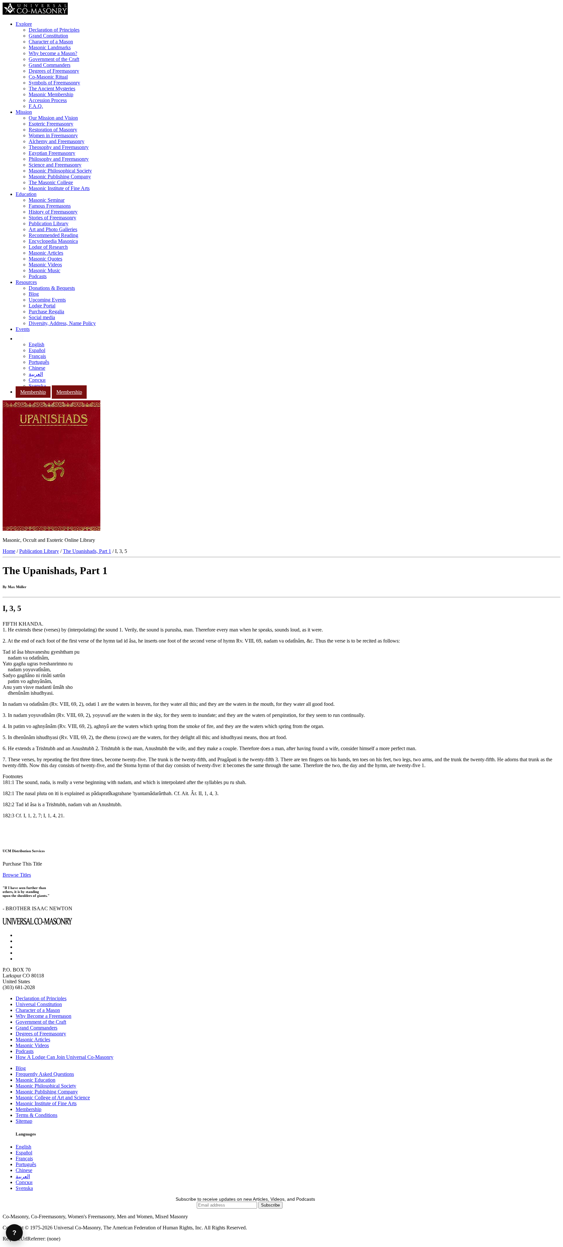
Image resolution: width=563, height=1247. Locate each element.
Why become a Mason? (53, 53)
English (36, 344)
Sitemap (24, 1121)
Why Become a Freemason (43, 1016)
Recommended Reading (53, 235)
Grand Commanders (49, 65)
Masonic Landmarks (50, 47)
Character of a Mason (51, 41)
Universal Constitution (39, 1004)
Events (23, 329)
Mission (24, 112)
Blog (34, 294)
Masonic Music (44, 270)
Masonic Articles (46, 253)
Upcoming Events (47, 300)
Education (26, 194)
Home (9, 551)
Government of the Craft (54, 59)
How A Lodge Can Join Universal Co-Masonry (64, 1057)
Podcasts (38, 276)
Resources (26, 282)
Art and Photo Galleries (53, 229)
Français (37, 356)
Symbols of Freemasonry (54, 82)
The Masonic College (51, 182)
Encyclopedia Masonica (53, 241)
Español (37, 350)
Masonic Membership (51, 94)
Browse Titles (17, 875)
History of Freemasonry (53, 212)
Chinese (37, 368)
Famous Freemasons (50, 206)
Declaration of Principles (54, 30)
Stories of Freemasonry (52, 217)
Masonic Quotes (45, 258)
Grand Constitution (48, 35)
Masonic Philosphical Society (46, 1086)
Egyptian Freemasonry (52, 153)
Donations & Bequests (52, 288)
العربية (36, 374)
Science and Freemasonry (55, 165)
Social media (42, 317)
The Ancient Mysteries (52, 88)
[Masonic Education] (20, 338)
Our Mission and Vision (53, 118)
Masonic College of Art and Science (53, 1097)
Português (39, 362)
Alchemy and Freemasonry (56, 141)
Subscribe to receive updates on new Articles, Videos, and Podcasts (245, 1199)
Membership (33, 392)
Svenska (37, 386)
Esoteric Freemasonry (51, 123)
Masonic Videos (45, 264)
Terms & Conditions (36, 1115)
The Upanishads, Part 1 (87, 551)
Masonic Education (35, 1080)
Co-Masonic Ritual (48, 77)
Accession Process (48, 100)
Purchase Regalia (46, 311)
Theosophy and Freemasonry (59, 147)
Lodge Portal (42, 305)
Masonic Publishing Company (60, 176)
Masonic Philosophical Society (60, 170)
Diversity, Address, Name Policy (62, 323)
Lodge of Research (48, 247)
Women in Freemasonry (53, 135)
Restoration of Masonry (53, 129)
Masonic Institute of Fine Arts (59, 188)
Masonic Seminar (47, 200)
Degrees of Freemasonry (54, 71)
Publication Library (48, 223)
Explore (24, 24)
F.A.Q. (36, 106)
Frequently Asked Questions (45, 1074)
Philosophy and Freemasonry (59, 159)
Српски (37, 380)
